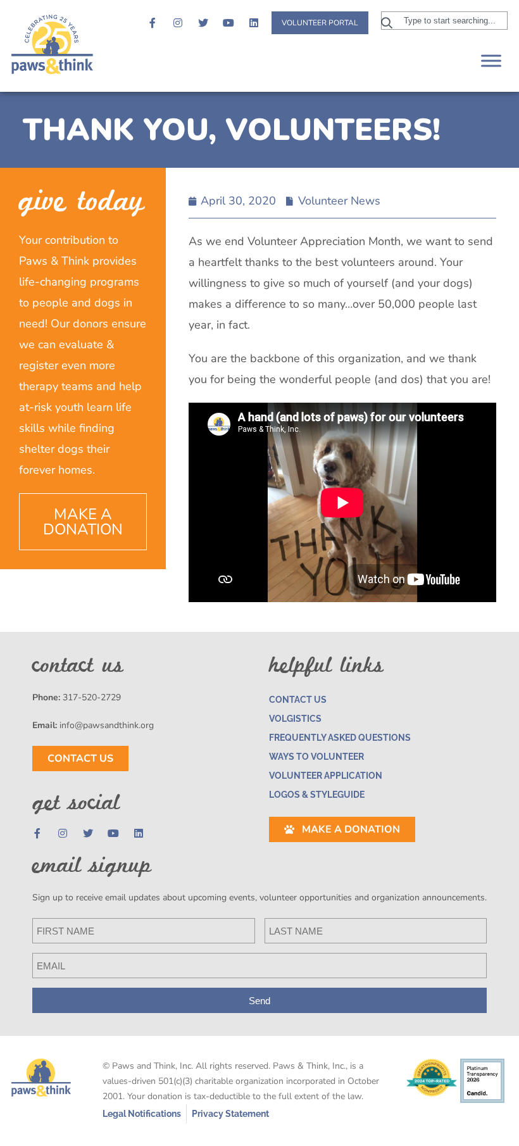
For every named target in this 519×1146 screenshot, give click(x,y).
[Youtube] (228, 23)
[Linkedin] (254, 23)
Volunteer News (339, 200)
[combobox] (444, 20)
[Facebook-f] (152, 23)
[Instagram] (178, 23)
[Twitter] (203, 23)
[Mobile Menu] (491, 60)
